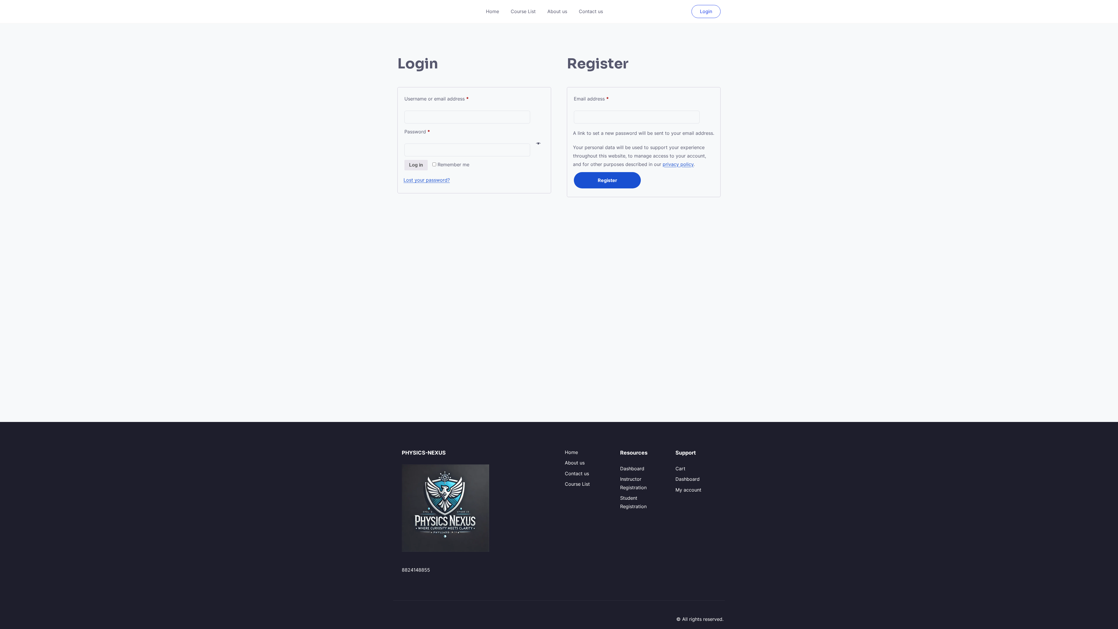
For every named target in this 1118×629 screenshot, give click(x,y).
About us (557, 11)
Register (607, 180)
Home (492, 11)
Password (426, 131)
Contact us (591, 11)
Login (706, 11)
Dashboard (632, 468)
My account (688, 490)
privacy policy (678, 164)
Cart (680, 468)
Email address (601, 99)
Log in (416, 164)
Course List (523, 11)
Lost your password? (427, 180)
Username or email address (446, 99)
